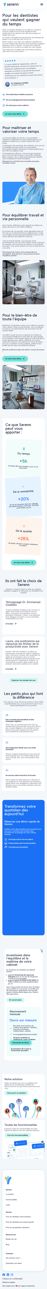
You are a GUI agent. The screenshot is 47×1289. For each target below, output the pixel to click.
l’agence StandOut (28, 1286)
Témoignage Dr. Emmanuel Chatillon (23, 603)
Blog (7, 1244)
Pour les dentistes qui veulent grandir (20, 1222)
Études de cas (11, 1239)
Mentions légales (8, 1282)
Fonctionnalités (11, 1200)
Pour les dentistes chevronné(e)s (18, 1217)
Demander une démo (14, 1263)
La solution (10, 1194)
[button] (42, 4)
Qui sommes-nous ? (13, 1258)
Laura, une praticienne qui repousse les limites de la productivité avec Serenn (22, 643)
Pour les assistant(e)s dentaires (17, 1227)
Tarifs (8, 1205)
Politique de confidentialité (12, 1279)
